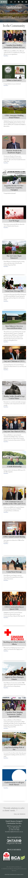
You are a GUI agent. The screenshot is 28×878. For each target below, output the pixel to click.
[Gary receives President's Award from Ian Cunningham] (14, 493)
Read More (6, 55)
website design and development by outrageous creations (14, 874)
